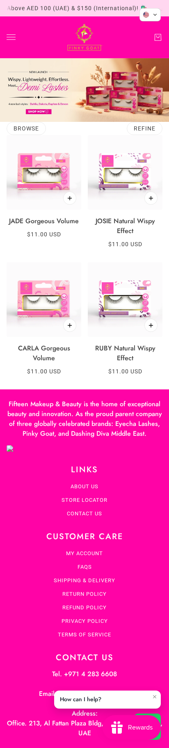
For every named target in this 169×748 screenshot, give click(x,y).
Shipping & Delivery (84, 580)
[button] (150, 14)
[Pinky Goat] (84, 37)
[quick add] (69, 198)
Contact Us (84, 513)
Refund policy (84, 607)
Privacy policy (85, 621)
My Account (84, 553)
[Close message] (154, 696)
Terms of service (84, 634)
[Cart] (157, 37)
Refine (144, 128)
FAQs (85, 567)
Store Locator (84, 500)
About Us (84, 486)
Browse (26, 128)
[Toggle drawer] (11, 37)
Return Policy (84, 594)
